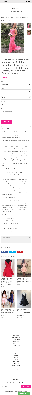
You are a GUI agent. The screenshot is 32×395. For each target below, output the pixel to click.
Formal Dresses (16, 343)
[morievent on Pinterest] (16, 374)
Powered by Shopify (22, 391)
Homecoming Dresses (16, 337)
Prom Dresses (16, 335)
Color (2, 88)
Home (2, 17)
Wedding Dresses (16, 339)
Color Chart (16, 359)
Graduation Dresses (16, 345)
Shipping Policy (16, 361)
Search (16, 353)
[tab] (16, 128)
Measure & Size (16, 363)
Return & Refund (16, 365)
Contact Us (16, 357)
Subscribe (26, 386)
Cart (29, 1)
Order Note (4, 109)
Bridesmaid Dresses (16, 341)
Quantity (3, 102)
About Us (16, 355)
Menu (5, 1)
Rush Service (4, 95)
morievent (16, 8)
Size (2, 81)
